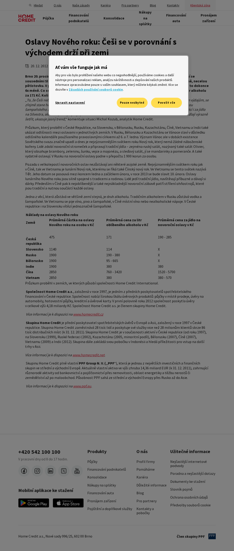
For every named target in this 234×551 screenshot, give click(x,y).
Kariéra (142, 477)
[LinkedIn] (50, 471)
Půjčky (92, 461)
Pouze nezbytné (132, 102)
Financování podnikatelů (106, 469)
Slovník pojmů (181, 489)
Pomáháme (145, 469)
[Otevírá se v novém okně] (33, 503)
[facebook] (24, 471)
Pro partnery (146, 501)
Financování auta (100, 493)
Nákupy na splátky (101, 485)
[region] (118, 85)
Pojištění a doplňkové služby (109, 509)
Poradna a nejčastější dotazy (192, 473)
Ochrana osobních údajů (189, 497)
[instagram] (37, 471)
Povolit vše (166, 102)
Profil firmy (145, 461)
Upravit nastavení (70, 102)
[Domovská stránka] (26, 18)
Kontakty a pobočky (145, 511)
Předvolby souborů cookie (190, 505)
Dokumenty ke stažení (187, 481)
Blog (140, 493)
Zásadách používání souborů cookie (96, 89)
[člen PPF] (212, 536)
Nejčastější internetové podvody (188, 463)
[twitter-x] (63, 471)
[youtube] (77, 471)
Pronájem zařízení (101, 501)
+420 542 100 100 (39, 452)
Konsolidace (97, 477)
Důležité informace (151, 485)
